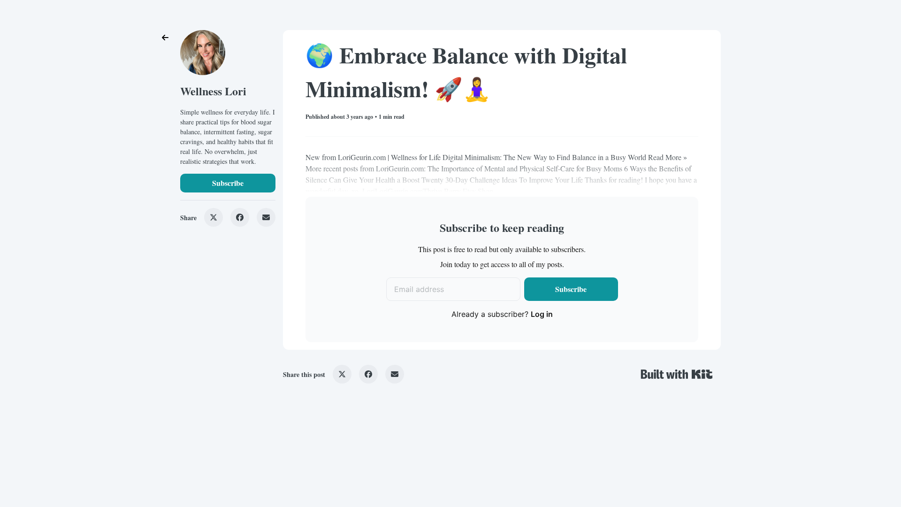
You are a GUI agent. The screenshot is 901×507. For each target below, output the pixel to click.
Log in (542, 314)
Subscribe (228, 182)
